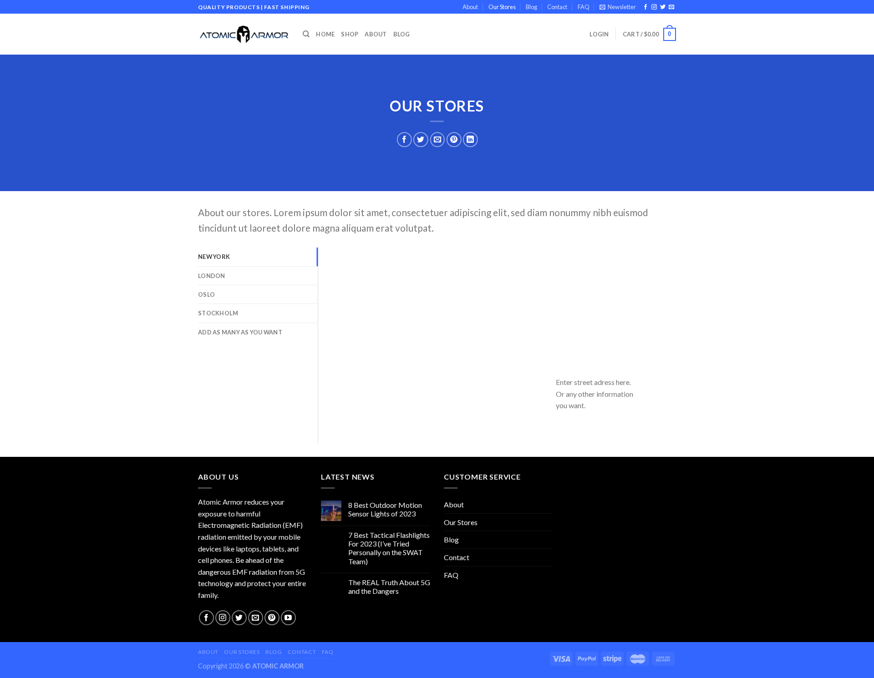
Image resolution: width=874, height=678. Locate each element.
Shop (349, 34)
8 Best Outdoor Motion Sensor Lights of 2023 (385, 509)
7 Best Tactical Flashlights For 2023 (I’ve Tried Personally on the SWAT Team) (389, 548)
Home (325, 34)
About (470, 6)
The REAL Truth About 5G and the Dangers (389, 586)
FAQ (583, 6)
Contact (557, 6)
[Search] (306, 34)
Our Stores (502, 6)
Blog (531, 6)
